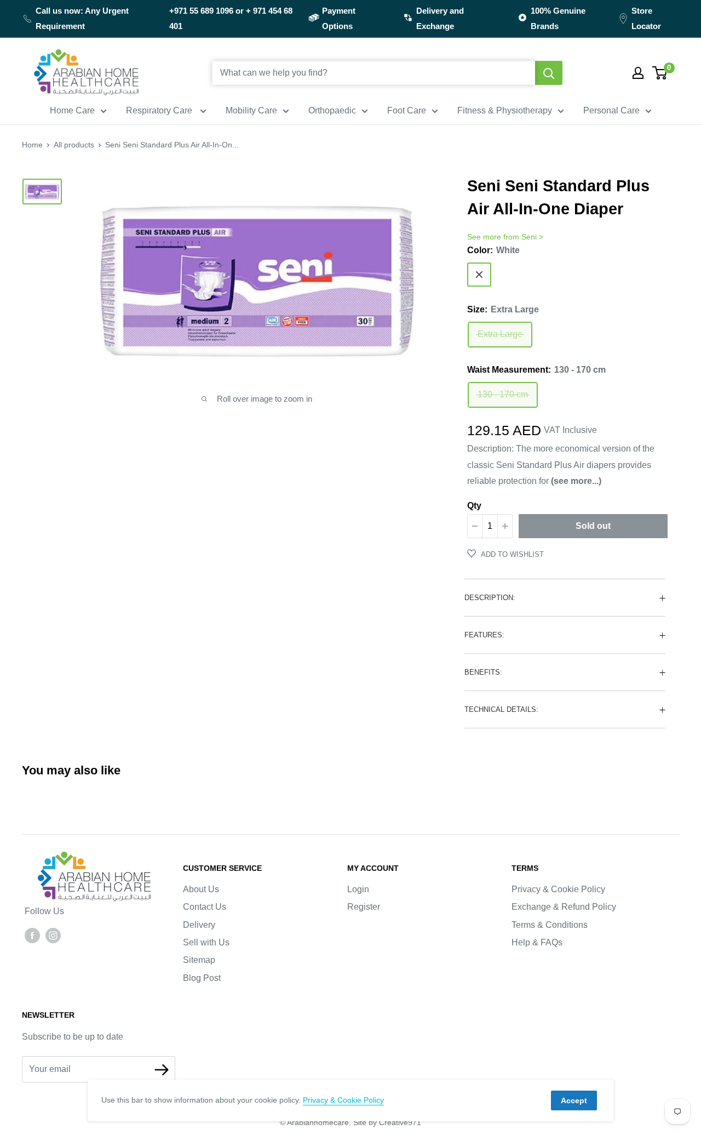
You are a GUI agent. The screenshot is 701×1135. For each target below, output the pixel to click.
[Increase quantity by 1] (505, 526)
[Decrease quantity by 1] (475, 526)
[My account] (638, 73)
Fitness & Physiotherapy (504, 110)
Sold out (593, 526)
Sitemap (199, 960)
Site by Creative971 (387, 1122)
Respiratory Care (160, 110)
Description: (489, 598)
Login (358, 889)
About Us (201, 889)
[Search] (548, 73)
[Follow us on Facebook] (32, 935)
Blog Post (202, 978)
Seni (529, 236)
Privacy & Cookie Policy (558, 889)
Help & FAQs (537, 942)
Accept (574, 1100)
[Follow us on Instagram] (53, 935)
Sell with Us (206, 942)
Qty (474, 505)
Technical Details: (501, 709)
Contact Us (204, 906)
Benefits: (483, 672)
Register (363, 906)
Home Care (72, 110)
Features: (484, 635)
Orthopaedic (332, 110)
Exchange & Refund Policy (564, 906)
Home (32, 144)
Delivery (199, 924)
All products (74, 144)
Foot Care (406, 110)
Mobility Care (251, 110)
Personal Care (611, 110)
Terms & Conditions (550, 924)
